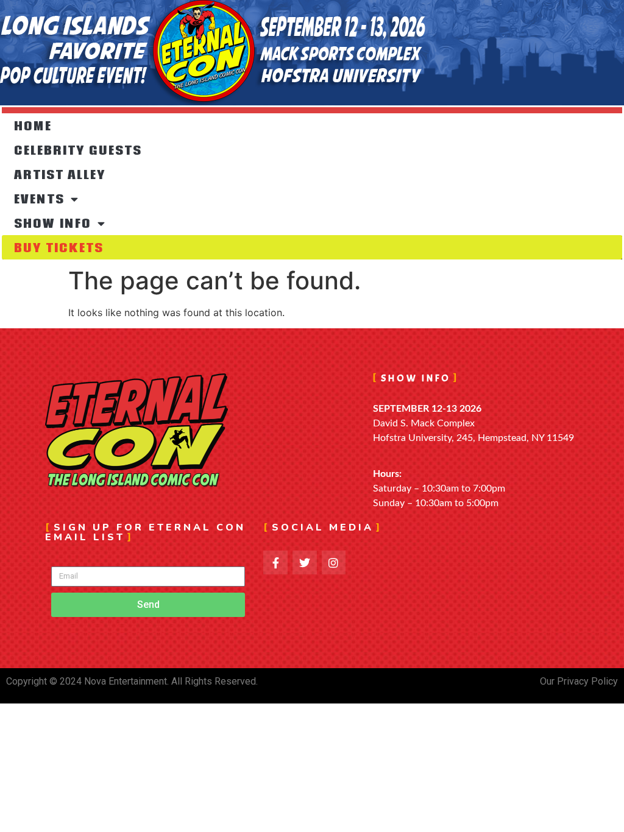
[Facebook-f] (275, 563)
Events (39, 198)
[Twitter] (304, 563)
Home (33, 125)
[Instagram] (334, 563)
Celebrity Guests (78, 150)
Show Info (52, 223)
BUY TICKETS (59, 247)
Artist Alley (60, 174)
